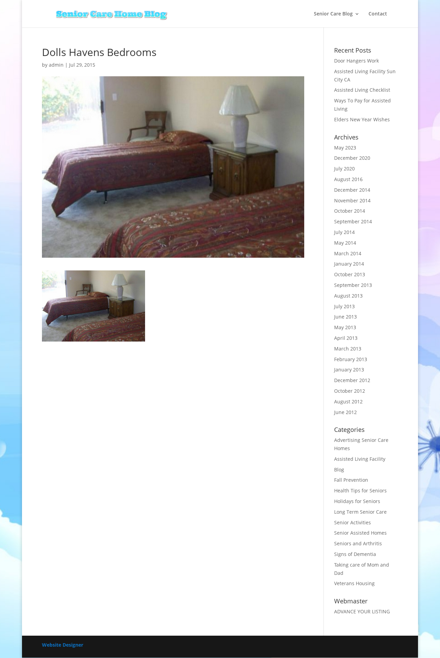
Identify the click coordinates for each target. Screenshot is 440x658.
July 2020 (344, 168)
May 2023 (345, 147)
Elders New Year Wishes (362, 119)
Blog (339, 469)
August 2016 (348, 179)
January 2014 (349, 263)
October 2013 (349, 274)
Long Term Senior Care (360, 512)
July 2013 (344, 306)
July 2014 (344, 232)
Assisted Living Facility (359, 459)
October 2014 (349, 211)
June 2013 (345, 316)
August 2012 (348, 401)
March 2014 (347, 253)
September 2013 (353, 285)
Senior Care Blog (333, 14)
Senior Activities (352, 522)
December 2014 (352, 190)
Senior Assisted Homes (360, 532)
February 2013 (350, 359)
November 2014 (352, 200)
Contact (377, 14)
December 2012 (352, 380)
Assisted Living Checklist (362, 90)
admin (56, 65)
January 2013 (349, 369)
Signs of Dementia (355, 554)
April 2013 (346, 338)
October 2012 (349, 391)
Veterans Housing (354, 583)
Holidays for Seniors (357, 501)
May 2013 (345, 327)
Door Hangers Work (356, 60)
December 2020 (352, 158)
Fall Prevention (351, 480)
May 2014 (345, 242)
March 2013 (347, 348)
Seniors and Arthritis (358, 543)
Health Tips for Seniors (360, 490)
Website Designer (62, 645)
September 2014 (353, 221)
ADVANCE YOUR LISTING (362, 611)
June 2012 (345, 412)
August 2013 (348, 295)
